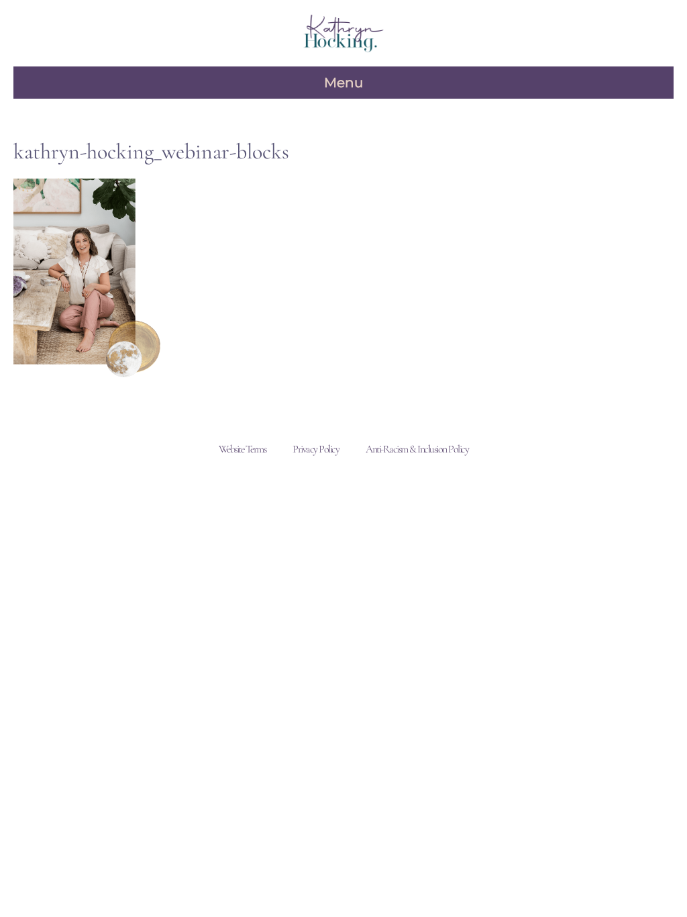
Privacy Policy (316, 449)
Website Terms (242, 449)
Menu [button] (343, 83)
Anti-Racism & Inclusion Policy (417, 449)
